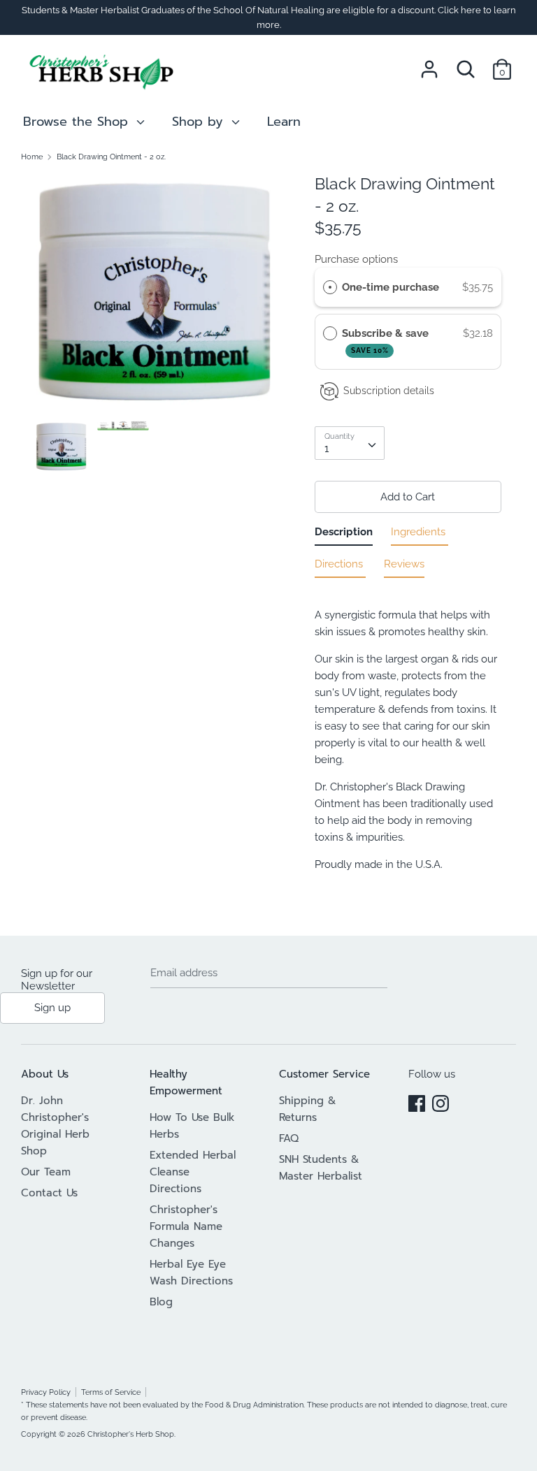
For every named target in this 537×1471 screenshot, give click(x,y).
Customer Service (324, 1074)
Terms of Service (111, 1392)
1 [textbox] (326, 448)
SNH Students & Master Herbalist (320, 1168)
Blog (161, 1302)
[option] (154, 297)
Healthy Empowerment (186, 1082)
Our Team (46, 1172)
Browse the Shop (78, 121)
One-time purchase (390, 287)
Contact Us (49, 1193)
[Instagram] (440, 1101)
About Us (45, 1074)
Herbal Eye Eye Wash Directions (191, 1272)
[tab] (344, 534)
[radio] (330, 287)
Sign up (52, 1007)
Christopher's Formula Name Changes (186, 1226)
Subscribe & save (386, 340)
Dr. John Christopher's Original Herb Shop (55, 1126)
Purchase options (356, 259)
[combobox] (350, 443)
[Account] (429, 63)
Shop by (200, 121)
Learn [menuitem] (284, 121)
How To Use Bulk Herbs (192, 1126)
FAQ (289, 1138)
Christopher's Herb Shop (130, 1434)
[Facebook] (416, 1101)
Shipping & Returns (307, 1109)
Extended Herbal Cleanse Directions (193, 1171)
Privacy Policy (46, 1392)
